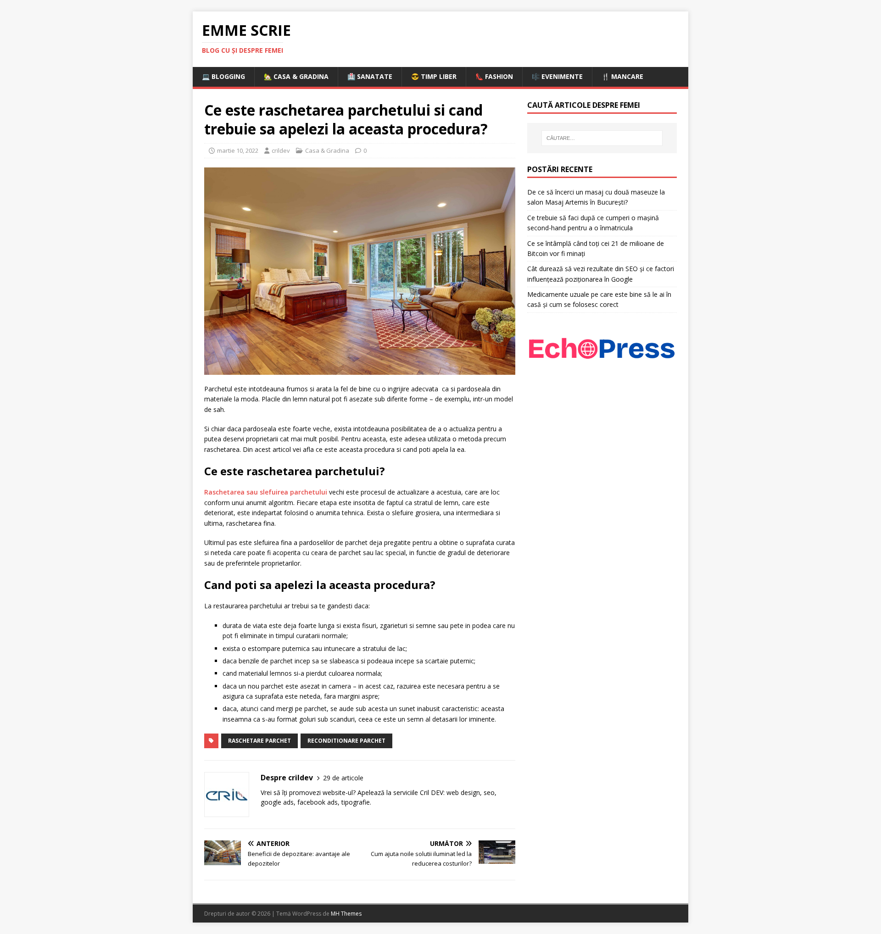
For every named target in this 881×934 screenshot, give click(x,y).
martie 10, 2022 (237, 150)
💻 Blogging (223, 76)
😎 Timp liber (434, 76)
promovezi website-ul (321, 792)
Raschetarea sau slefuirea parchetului (265, 492)
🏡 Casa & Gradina (296, 76)
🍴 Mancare (622, 76)
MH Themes (346, 913)
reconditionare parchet (346, 741)
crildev (281, 150)
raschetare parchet (259, 741)
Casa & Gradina (327, 150)
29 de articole (343, 777)
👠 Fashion (494, 76)
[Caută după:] (602, 138)
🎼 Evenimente (557, 76)
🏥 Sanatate (369, 76)
